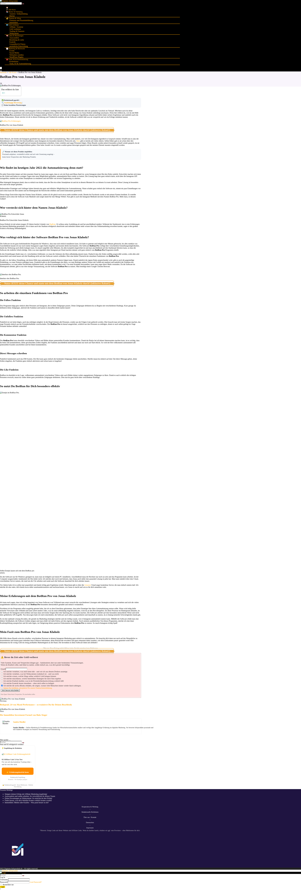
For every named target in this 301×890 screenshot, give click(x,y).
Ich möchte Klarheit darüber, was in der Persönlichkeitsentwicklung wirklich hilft (33, 681)
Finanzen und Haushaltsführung (21, 20)
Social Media (14, 53)
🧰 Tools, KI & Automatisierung (17, 59)
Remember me (8, 885)
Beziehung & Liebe (16, 40)
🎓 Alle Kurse (11, 10)
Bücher (12, 16)
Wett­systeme (14, 33)
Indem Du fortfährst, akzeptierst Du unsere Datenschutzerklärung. (28, 688)
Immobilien (13, 22)
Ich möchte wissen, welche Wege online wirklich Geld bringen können (29, 676)
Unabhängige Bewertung (13, 103)
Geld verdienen (15, 29)
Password (3, 882)
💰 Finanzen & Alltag (13, 18)
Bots (78, 141)
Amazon (87, 585)
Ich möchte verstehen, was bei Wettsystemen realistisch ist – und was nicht (31, 674)
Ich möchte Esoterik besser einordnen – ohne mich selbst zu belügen (28, 683)
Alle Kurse (12, 72)
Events (11, 51)
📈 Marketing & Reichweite (15, 49)
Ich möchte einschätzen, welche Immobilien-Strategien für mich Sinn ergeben (32, 679)
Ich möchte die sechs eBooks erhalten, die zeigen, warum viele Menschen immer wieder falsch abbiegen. (42, 686)
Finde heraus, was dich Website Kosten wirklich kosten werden (28, 800)
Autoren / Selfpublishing (18, 14)
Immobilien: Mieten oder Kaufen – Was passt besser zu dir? (27, 803)
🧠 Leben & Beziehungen (14, 36)
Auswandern (14, 38)
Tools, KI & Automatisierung (20, 64)
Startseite (3, 72)
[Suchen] (23, 742)
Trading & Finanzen (16, 31)
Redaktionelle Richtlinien (90, 812)
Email (3, 669)
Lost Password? (36, 882)
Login (2, 887)
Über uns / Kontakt (90, 817)
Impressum (90, 828)
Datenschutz (90, 822)
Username (4, 880)
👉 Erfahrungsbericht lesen (18, 772)
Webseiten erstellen (16, 55)
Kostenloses (13, 61)
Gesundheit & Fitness (17, 44)
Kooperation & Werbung (90, 807)
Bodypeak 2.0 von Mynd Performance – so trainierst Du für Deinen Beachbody (36, 704)
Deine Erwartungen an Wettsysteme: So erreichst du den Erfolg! (28, 798)
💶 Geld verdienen (12, 25)
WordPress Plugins (16, 57)
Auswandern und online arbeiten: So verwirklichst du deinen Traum (30, 796)
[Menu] (1, 68)
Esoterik (12, 42)
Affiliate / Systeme (16, 27)
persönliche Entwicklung (18, 46)
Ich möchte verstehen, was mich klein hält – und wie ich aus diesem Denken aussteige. (35, 672)
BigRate (53, 224)
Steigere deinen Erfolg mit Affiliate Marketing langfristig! (26, 794)
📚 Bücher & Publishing (14, 12)
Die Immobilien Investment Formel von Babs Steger (23, 715)
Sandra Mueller (19, 722)
